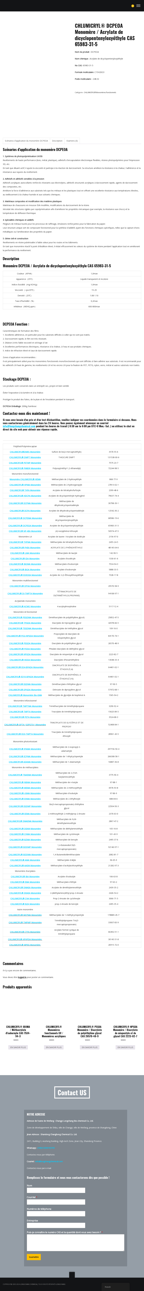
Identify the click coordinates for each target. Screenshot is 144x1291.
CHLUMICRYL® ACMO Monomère (25, 606)
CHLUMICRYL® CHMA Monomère (25, 834)
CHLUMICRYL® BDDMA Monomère (25, 854)
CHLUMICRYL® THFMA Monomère (25, 542)
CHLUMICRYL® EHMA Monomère (25, 798)
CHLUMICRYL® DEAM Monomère (25, 828)
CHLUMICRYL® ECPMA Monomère (25, 756)
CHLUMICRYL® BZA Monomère (25, 904)
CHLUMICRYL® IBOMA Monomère (25, 564)
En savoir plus (18, 1047)
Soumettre (34, 1257)
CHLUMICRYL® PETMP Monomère (25, 462)
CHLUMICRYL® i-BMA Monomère (25, 793)
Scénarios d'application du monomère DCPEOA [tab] (26, 140)
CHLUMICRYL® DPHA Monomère (25, 586)
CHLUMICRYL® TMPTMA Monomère (25, 706)
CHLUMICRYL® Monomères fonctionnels (100, 92)
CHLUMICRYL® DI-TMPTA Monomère (25, 593)
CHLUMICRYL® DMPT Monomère (25, 457)
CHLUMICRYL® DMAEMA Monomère (25, 821)
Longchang (60, 1284)
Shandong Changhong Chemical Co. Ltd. (59, 1134)
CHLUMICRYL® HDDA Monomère (25, 659)
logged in (22, 977)
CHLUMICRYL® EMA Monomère (25, 882)
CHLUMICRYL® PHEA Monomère (25, 547)
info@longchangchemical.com (19, 426)
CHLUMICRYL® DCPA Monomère (25, 510)
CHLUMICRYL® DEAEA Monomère (25, 893)
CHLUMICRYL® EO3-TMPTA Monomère (25, 734)
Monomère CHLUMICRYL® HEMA (25, 479)
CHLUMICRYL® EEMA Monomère (25, 813)
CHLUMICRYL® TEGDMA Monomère (25, 628)
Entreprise (32, 1220)
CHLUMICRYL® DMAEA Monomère (25, 887)
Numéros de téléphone (39, 1208)
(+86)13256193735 (46, 1148)
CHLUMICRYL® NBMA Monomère (25, 782)
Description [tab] (57, 140)
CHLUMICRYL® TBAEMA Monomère (25, 775)
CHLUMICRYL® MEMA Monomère (25, 787)
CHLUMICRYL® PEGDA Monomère (25, 643)
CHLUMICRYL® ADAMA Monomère (25, 762)
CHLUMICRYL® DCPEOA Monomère (25, 525)
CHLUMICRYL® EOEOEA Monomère (25, 575)
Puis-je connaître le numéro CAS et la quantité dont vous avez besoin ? (65, 1232)
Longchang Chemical (28, 1284)
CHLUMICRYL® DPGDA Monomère (25, 689)
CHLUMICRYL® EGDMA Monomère (25, 684)
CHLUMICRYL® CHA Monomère (25, 898)
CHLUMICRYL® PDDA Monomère (25, 648)
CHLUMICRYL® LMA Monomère (25, 553)
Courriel (32, 1197)
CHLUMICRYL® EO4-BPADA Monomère (25, 667)
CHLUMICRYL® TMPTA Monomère (25, 711)
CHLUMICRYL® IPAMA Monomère (25, 749)
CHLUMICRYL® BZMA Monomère (25, 839)
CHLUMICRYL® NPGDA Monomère (25, 654)
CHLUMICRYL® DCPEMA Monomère (25, 518)
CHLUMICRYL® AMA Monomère (25, 860)
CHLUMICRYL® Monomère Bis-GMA (25, 695)
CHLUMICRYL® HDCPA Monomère (25, 495)
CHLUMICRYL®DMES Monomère (25, 451)
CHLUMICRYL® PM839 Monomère (25, 468)
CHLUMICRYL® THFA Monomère (25, 490)
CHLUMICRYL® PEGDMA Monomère (25, 617)
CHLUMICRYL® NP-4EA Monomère (25, 531)
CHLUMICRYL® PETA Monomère (25, 717)
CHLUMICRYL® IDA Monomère (25, 558)
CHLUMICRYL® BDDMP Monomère (25, 847)
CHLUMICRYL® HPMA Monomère (25, 484)
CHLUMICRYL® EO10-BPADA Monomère (25, 676)
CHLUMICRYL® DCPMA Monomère (25, 503)
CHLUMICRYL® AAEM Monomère (25, 865)
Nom (29, 1185)
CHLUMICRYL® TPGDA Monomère (25, 623)
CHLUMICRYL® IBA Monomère (25, 876)
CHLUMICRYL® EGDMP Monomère (25, 806)
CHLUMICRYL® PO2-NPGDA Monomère (25, 636)
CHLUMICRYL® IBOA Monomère (25, 569)
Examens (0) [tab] (72, 140)
